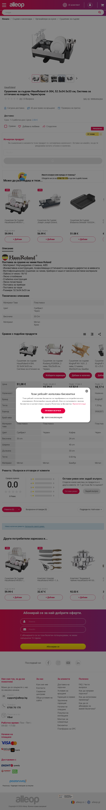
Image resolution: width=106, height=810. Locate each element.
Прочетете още (79, 404)
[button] (53, 417)
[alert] (53, 405)
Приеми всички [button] (53, 410)
